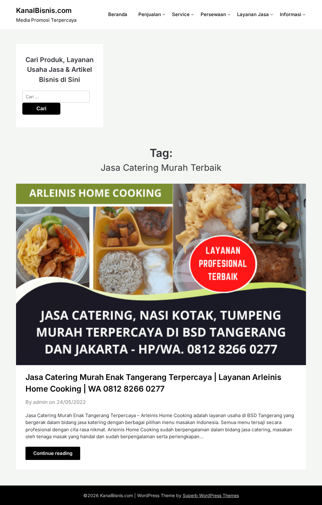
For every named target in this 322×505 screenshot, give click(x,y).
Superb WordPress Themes (211, 495)
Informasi (290, 14)
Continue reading (52, 453)
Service (181, 14)
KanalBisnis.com (44, 10)
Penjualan (149, 14)
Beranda (117, 14)
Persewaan (213, 14)
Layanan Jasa (253, 14)
